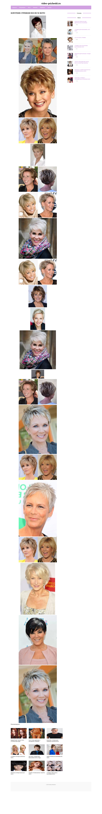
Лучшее (49, 7)
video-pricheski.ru (51, 3)
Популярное (22, 7)
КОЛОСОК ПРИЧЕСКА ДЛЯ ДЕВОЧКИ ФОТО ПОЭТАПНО (81, 22)
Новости (14, 7)
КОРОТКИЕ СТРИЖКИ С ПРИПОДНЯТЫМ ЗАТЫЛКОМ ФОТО (82, 78)
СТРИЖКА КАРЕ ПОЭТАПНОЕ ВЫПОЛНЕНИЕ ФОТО (81, 46)
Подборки (42, 7)
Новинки (35, 7)
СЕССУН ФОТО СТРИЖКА (80, 37)
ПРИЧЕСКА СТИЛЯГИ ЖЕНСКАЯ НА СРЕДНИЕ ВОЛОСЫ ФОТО (82, 70)
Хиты (29, 7)
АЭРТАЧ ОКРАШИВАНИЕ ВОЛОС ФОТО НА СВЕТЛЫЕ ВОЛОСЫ (82, 62)
